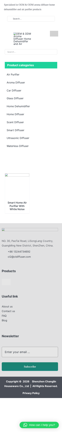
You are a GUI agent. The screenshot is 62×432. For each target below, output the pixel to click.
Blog (4, 320)
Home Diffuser (15, 114)
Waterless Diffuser (18, 146)
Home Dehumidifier (18, 106)
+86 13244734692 (19, 251)
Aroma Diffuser (16, 82)
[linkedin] (23, 27)
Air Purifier (13, 74)
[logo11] (30, 229)
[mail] (28, 27)
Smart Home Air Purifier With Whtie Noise (17, 206)
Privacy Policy (31, 393)
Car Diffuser (14, 90)
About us (7, 306)
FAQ (4, 315)
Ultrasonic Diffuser (18, 138)
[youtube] (18, 27)
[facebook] (13, 27)
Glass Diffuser (15, 98)
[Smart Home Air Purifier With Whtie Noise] (17, 175)
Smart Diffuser (15, 130)
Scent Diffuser (15, 122)
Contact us (8, 311)
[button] (39, 425)
